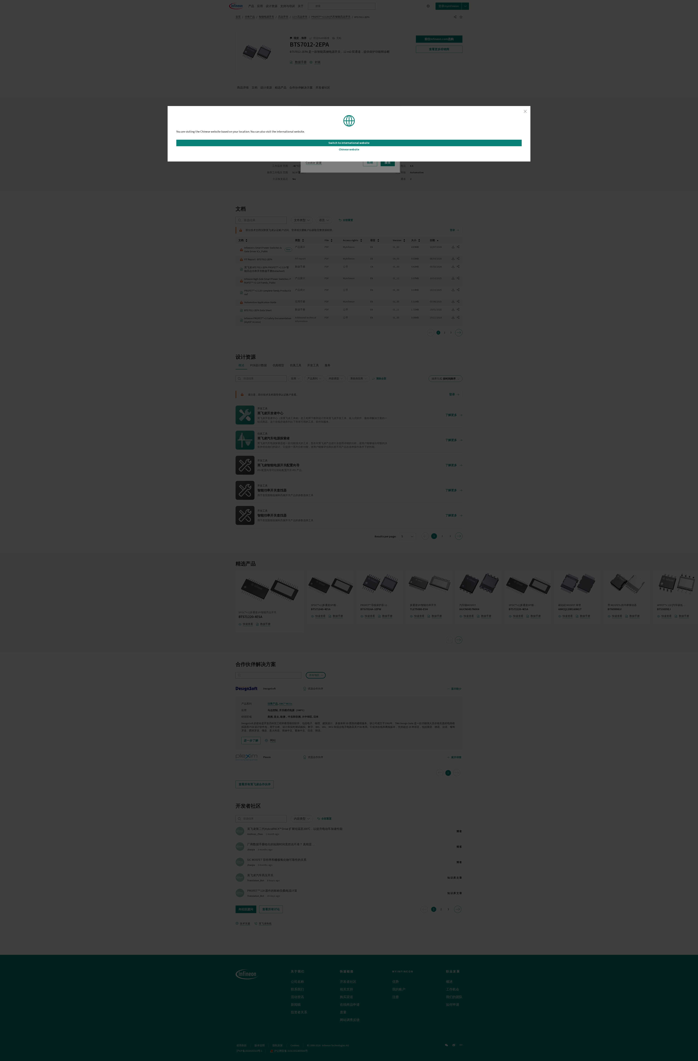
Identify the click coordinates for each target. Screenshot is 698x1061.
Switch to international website (348, 143)
